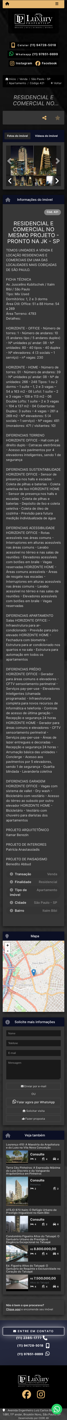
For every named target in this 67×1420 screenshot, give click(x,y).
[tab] (17, 136)
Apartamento (17, 83)
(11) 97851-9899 (45, 54)
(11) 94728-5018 (43, 45)
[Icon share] (26, 1394)
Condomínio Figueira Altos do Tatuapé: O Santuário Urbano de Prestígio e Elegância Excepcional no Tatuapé (32, 1239)
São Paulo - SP (40, 79)
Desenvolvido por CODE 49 (33, 1418)
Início (12, 79)
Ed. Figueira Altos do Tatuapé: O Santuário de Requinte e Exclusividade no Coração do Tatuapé (33, 1268)
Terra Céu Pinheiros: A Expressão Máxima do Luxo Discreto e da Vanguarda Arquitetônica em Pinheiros (33, 1170)
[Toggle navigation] (57, 4)
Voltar (57, 83)
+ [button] (7, 945)
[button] (10, 161)
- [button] (7, 950)
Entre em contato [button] (35, 1331)
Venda (23, 79)
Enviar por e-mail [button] (35, 1086)
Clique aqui (13, 1309)
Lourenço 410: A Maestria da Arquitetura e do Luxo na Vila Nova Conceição (32, 1146)
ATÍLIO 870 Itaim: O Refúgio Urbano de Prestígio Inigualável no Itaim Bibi (31, 1211)
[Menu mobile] (7, 4)
